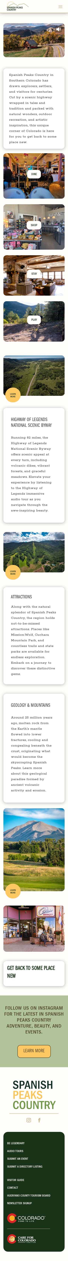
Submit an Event (17, 1159)
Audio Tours (15, 1151)
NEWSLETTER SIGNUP (19, 1203)
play (34, 320)
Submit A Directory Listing (24, 1167)
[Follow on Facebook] (39, 1120)
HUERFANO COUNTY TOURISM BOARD (28, 1195)
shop (34, 225)
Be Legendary (15, 1143)
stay (34, 274)
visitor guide (15, 1180)
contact (12, 1188)
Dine (34, 174)
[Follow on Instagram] (28, 1120)
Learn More (34, 1051)
